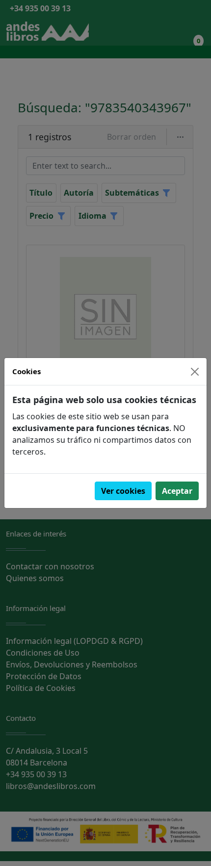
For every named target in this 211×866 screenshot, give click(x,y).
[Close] (195, 372)
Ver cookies (123, 490)
